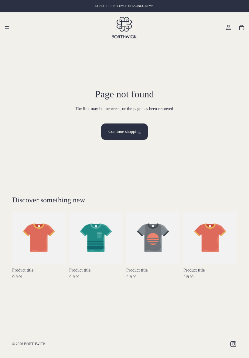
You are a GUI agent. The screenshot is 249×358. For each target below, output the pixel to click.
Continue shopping (124, 131)
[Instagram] (233, 344)
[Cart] (241, 27)
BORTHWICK (35, 344)
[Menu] (7, 28)
